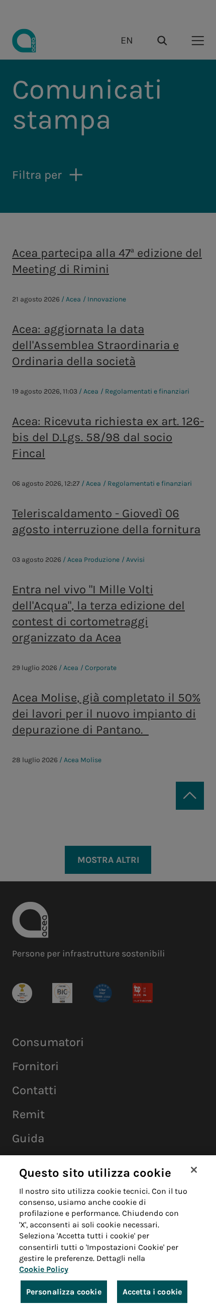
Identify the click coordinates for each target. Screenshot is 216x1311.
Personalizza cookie (63, 1291)
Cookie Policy (43, 1269)
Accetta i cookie (152, 1291)
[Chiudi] (194, 1170)
